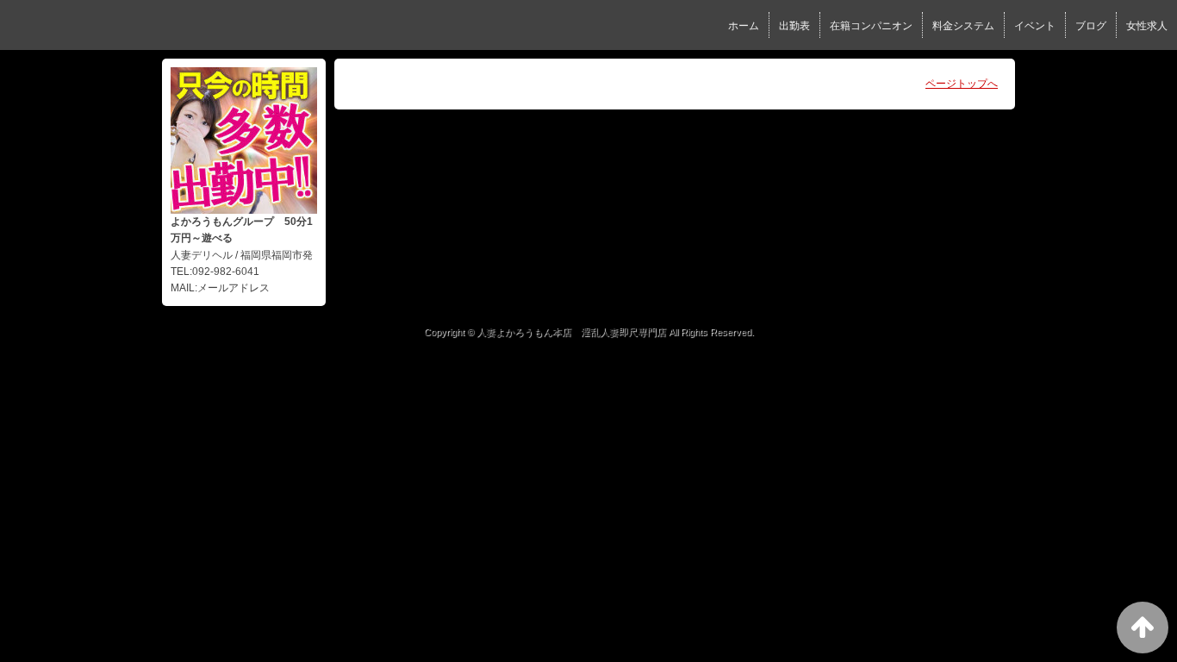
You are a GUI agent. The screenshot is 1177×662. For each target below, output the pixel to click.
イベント (1035, 26)
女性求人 (1147, 26)
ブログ (1090, 26)
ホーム (743, 26)
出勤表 (794, 26)
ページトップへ (961, 84)
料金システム (963, 26)
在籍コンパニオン (871, 26)
